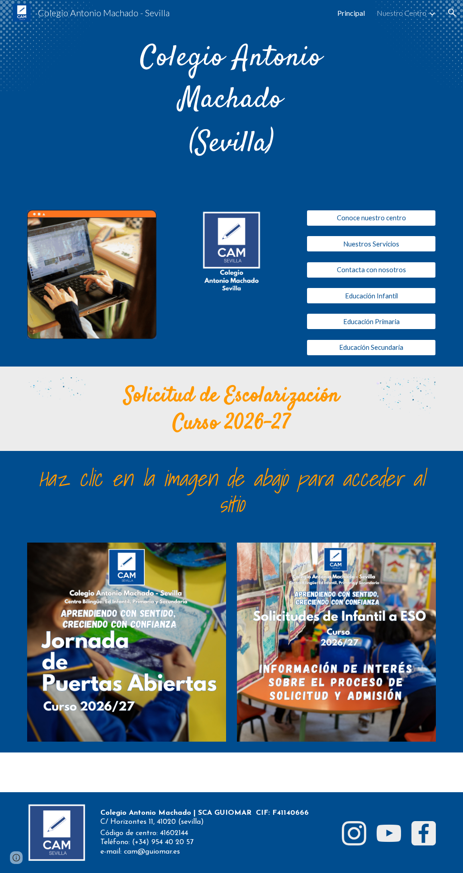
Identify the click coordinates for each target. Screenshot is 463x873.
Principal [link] (351, 13)
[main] (231, 99)
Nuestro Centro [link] (401, 13)
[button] (452, 12)
